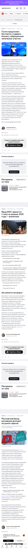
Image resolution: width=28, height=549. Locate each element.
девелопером (5, 496)
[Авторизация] (24, 8)
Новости (3, 28)
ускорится (19, 327)
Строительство (11, 28)
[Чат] (20, 8)
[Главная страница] (6, 8)
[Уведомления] (17, 8)
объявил (20, 450)
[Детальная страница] (14, 188)
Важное (12, 185)
